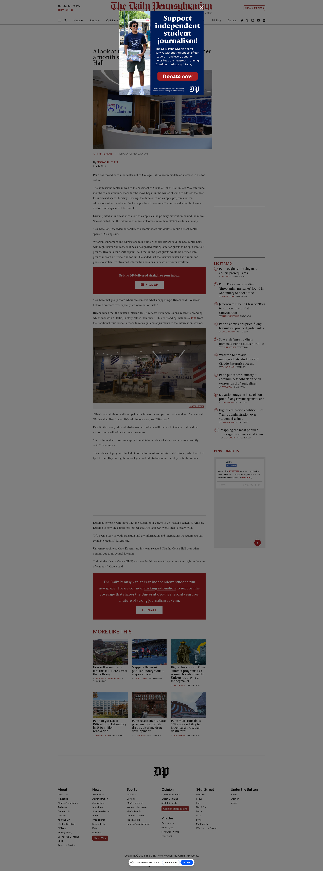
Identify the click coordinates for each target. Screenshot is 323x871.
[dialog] (161, 435)
